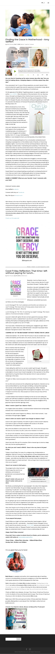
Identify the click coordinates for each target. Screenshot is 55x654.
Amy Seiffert (13, 94)
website (16, 189)
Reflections (24, 275)
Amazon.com (18, 195)
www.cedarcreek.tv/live (25, 537)
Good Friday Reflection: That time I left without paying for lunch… (26, 272)
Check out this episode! (12, 218)
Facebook (21, 192)
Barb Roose (10, 44)
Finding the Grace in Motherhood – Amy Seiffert (27, 40)
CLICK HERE (30, 525)
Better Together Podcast (27, 44)
